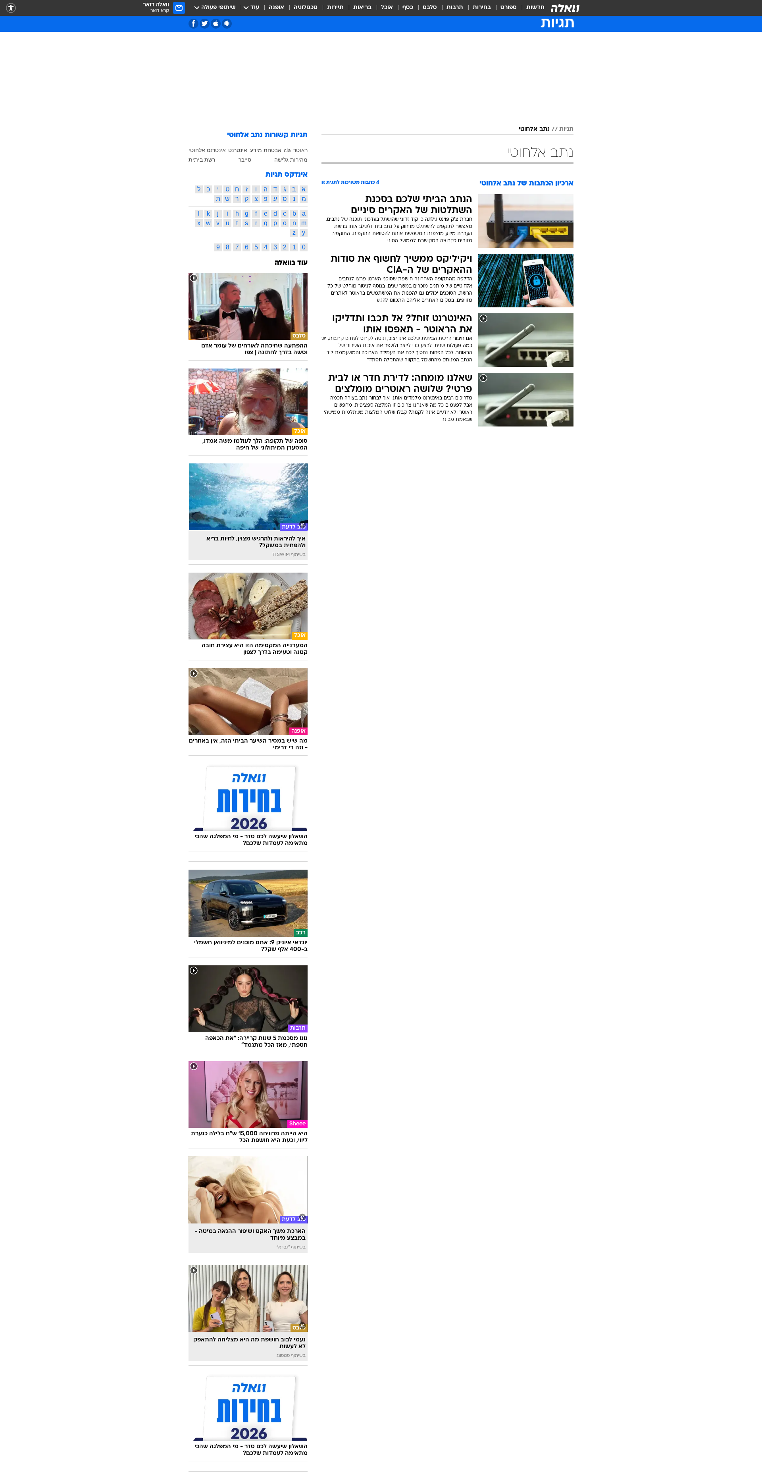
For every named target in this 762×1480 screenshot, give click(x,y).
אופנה (276, 8)
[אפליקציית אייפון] (216, 24)
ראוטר (300, 150)
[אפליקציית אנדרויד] (227, 24)
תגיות (566, 129)
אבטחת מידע (265, 150)
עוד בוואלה (291, 263)
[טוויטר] (205, 24)
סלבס (430, 8)
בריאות (362, 8)
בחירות (482, 8)
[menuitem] (531, 8)
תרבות (454, 8)
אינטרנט (237, 150)
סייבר (245, 159)
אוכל (387, 8)
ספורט (508, 8)
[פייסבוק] (193, 24)
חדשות (535, 8)
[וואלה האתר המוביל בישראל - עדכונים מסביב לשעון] (565, 8)
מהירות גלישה (291, 159)
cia (287, 150)
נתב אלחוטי (534, 129)
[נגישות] (11, 8)
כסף (407, 8)
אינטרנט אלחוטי (207, 150)
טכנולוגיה (306, 8)
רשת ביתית (202, 159)
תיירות (335, 8)
